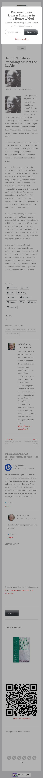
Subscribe (31, 32)
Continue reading (21, 39)
